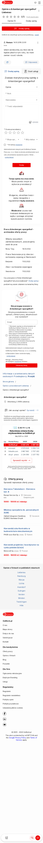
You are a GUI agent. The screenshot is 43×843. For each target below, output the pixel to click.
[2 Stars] (10, 133)
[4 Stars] (18, 133)
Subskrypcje (7, 638)
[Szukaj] (6, 838)
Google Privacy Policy (17, 738)
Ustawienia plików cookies (13, 708)
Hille (22, 605)
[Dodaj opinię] (37, 837)
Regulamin (7, 691)
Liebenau (21, 572)
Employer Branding (10, 678)
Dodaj (21, 165)
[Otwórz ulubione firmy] (35, 3)
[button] (32, 17)
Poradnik (6, 664)
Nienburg (21, 576)
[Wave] (7, 62)
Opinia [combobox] (8, 87)
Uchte (21, 583)
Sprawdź (31, 410)
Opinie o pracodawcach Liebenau (16, 386)
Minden (21, 598)
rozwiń (37, 35)
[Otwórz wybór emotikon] (30, 122)
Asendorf (21, 587)
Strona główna (8, 382)
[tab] (12, 71)
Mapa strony (7, 629)
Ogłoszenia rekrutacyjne (12, 673)
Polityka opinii (8, 700)
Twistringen (21, 602)
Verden (21, 594)
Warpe (21, 580)
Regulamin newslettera (11, 695)
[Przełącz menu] (39, 3)
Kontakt (5, 642)
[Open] (36, 100)
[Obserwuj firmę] (32, 837)
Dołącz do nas (8, 633)
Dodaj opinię (24, 28)
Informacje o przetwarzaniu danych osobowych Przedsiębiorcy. (19, 375)
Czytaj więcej (9, 157)
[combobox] (18, 100)
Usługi (5, 682)
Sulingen (21, 591)
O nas (5, 625)
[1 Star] (6, 133)
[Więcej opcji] (39, 10)
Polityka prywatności (11, 704)
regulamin (19, 145)
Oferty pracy (8, 651)
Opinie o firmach (9, 655)
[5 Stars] (22, 133)
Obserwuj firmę (21, 365)
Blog (4, 660)
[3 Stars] (14, 133)
